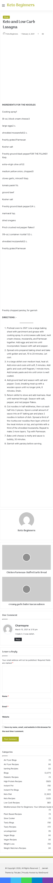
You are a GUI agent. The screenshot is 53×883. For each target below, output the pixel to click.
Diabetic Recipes (11, 777)
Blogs (6, 17)
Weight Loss (9, 844)
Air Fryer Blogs (10, 760)
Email (5, 706)
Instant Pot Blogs (11, 790)
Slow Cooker (9, 818)
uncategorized (10, 831)
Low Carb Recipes (12, 803)
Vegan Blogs (9, 835)
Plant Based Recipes (13, 814)
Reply (18, 639)
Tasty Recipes (10, 827)
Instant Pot (8, 786)
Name (5, 696)
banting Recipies (11, 768)
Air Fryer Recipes (11, 764)
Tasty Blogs (9, 822)
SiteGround (43, 872)
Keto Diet (8, 794)
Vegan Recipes (10, 839)
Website (5, 717)
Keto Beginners (12, 34)
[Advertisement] (26, 69)
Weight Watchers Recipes (15, 848)
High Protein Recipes (13, 781)
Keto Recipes (9, 798)
